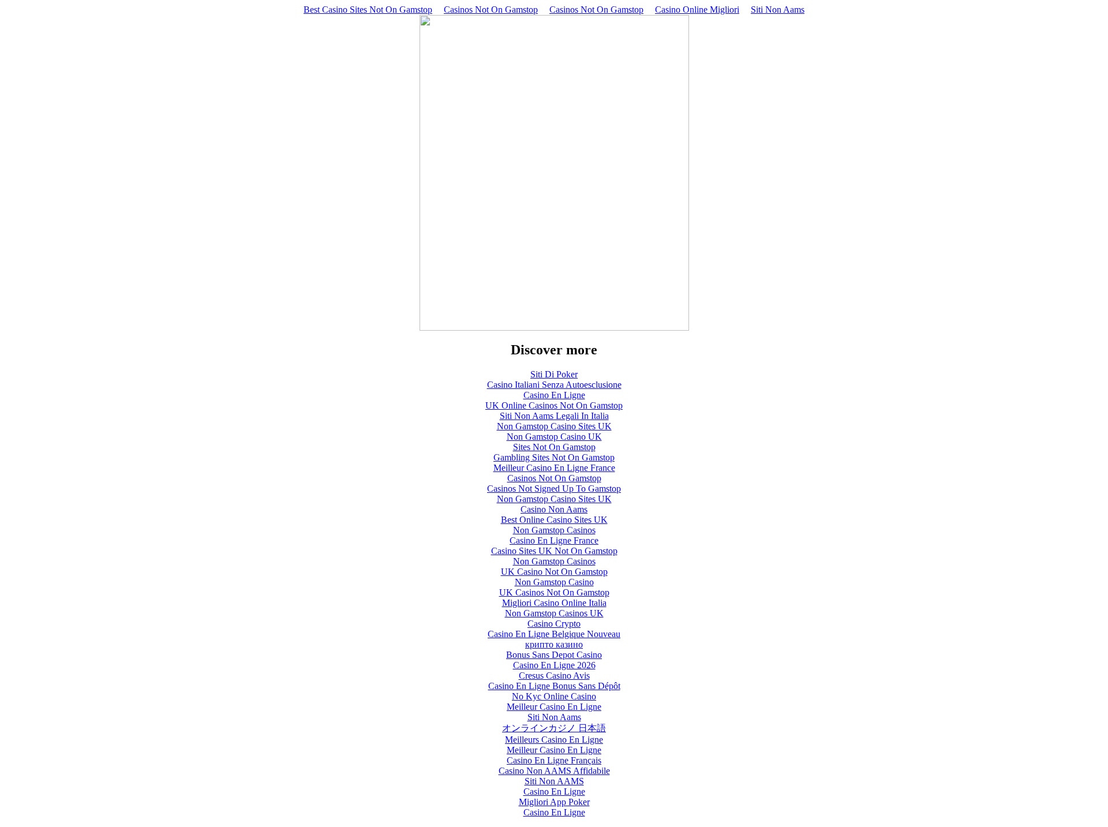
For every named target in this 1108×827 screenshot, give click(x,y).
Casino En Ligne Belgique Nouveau (554, 634)
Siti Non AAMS (554, 781)
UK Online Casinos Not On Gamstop (554, 405)
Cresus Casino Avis (554, 675)
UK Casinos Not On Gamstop (554, 592)
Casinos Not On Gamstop (491, 9)
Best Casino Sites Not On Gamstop (368, 9)
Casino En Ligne (554, 395)
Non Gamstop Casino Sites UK (554, 426)
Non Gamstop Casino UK (554, 436)
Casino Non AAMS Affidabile (554, 771)
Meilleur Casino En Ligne (554, 707)
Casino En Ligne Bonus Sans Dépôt (554, 686)
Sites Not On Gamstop (554, 447)
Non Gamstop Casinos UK (554, 613)
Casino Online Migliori (697, 9)
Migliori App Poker (554, 802)
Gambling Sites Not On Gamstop (554, 457)
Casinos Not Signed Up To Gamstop (554, 488)
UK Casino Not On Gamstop (554, 572)
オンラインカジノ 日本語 (554, 728)
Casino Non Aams (554, 509)
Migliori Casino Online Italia (554, 603)
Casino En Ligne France (554, 540)
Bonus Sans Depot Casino (554, 655)
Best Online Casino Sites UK (554, 520)
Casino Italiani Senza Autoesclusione (554, 385)
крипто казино (554, 644)
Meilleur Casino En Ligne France (554, 468)
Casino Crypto (554, 623)
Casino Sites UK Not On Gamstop (554, 551)
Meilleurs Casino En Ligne (554, 739)
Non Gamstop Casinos (554, 530)
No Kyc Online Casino (554, 696)
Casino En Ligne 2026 (554, 665)
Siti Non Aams (777, 9)
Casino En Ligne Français (554, 760)
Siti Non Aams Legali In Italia (554, 416)
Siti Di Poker (554, 374)
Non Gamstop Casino (554, 582)
